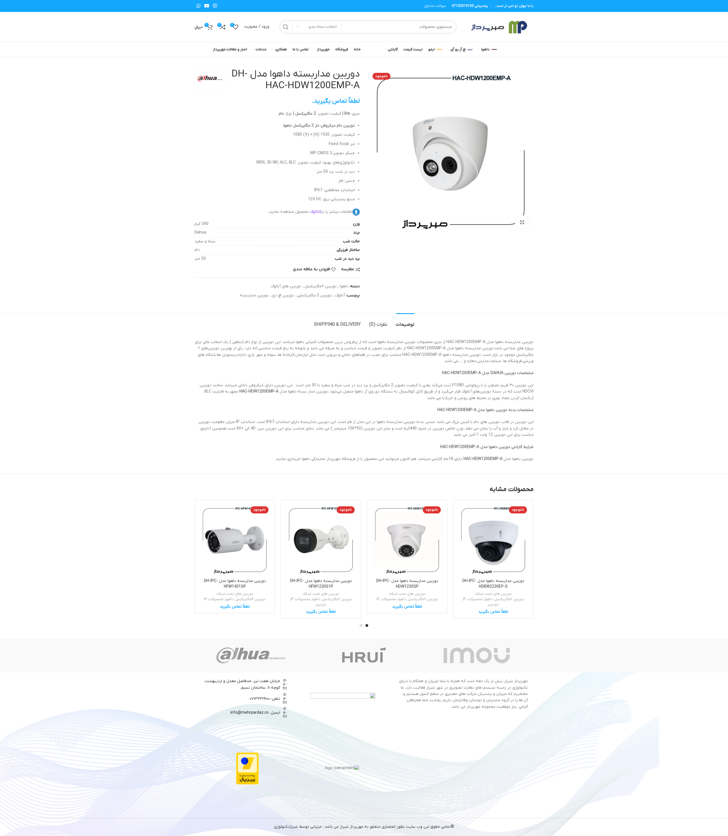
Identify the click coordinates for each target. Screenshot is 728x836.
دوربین (493, 604)
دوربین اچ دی (283, 295)
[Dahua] (251, 655)
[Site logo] (497, 26)
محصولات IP (473, 599)
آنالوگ (340, 295)
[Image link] (342, 698)
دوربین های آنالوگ (286, 286)
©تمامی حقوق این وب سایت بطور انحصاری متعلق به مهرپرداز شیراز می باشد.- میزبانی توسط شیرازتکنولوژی (364, 826)
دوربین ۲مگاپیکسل (321, 286)
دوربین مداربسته (254, 295)
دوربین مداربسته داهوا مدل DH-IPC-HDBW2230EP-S (493, 583)
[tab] (405, 322)
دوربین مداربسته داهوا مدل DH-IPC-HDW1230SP (407, 583)
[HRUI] (363, 655)
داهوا (344, 286)
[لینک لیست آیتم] (244, 699)
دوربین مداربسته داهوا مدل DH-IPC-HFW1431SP (235, 583)
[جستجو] (285, 27)
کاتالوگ (315, 211)
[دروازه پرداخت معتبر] (247, 768)
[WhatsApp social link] (198, 6)
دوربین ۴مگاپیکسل (250, 599)
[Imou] (477, 655)
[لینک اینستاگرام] (215, 6)
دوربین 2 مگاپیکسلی (314, 295)
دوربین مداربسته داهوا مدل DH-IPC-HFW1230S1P (321, 583)
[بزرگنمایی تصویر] (522, 222)
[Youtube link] (206, 6)
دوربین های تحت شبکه (493, 593)
